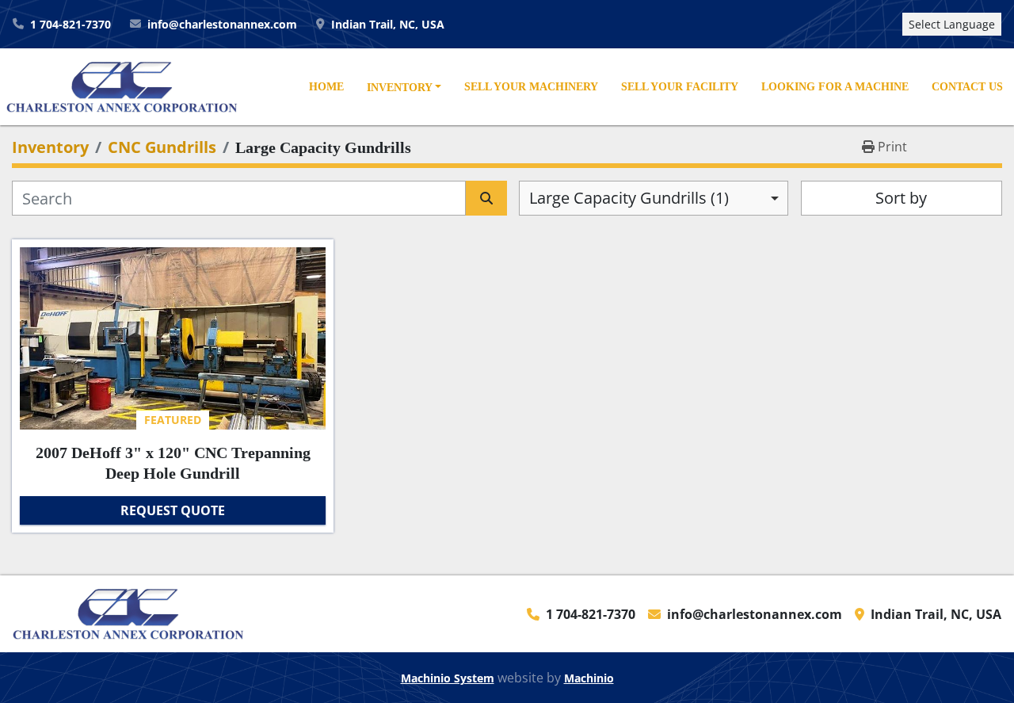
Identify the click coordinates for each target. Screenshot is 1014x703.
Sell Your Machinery (531, 86)
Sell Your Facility (679, 86)
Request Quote (172, 510)
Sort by (901, 197)
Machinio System (447, 678)
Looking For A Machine (835, 86)
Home (326, 86)
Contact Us (967, 86)
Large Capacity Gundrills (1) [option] (629, 197)
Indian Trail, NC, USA (387, 24)
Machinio (589, 678)
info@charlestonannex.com (222, 24)
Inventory (400, 87)
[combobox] (653, 198)
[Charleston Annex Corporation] (128, 612)
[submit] (486, 198)
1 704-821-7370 (70, 24)
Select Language (952, 24)
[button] (403, 88)
